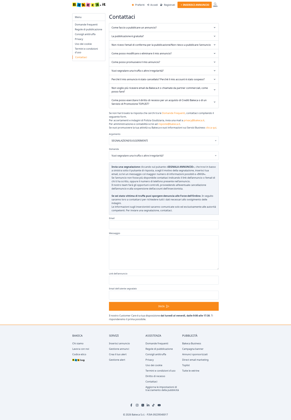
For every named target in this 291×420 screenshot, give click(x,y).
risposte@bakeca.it (169, 124)
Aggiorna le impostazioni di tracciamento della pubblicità (162, 399)
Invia (161, 317)
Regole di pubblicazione (88, 29)
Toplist (186, 376)
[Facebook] (131, 415)
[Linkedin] (148, 415)
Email (112, 218)
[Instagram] (137, 415)
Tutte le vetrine (190, 381)
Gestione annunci (119, 359)
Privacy (79, 39)
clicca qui (211, 127)
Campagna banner (193, 359)
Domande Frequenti (173, 113)
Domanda (114, 149)
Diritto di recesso (155, 387)
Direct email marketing (195, 370)
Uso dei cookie (83, 44)
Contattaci (81, 57)
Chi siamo (78, 354)
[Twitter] (142, 415)
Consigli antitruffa (85, 34)
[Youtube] (159, 415)
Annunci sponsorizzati (195, 365)
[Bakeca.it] (98, 4)
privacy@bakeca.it (194, 120)
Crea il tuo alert (118, 365)
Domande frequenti (86, 24)
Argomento (114, 134)
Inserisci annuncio (119, 354)
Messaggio (114, 233)
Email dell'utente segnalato (123, 288)
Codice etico (79, 365)
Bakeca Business (191, 354)
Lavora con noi (80, 359)
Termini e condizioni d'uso (86, 50)
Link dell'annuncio (118, 273)
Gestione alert (117, 370)
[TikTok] (153, 415)
